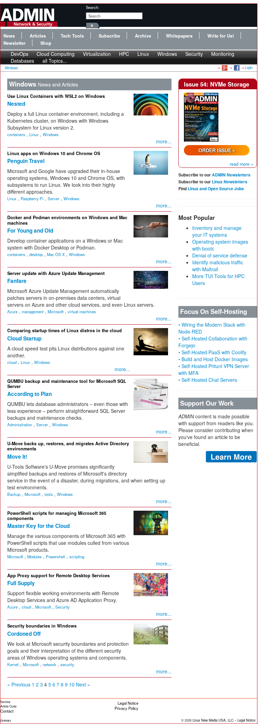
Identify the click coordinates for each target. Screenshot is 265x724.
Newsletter (14, 43)
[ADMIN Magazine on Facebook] (236, 67)
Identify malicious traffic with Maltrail (217, 266)
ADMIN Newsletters (231, 175)
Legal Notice (128, 703)
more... (163, 141)
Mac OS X (56, 254)
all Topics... (54, 60)
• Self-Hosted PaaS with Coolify (212, 352)
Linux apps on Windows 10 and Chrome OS (53, 153)
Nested (16, 104)
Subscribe (109, 36)
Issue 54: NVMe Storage (216, 84)
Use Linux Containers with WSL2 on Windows (56, 96)
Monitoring (222, 53)
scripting (76, 556)
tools (49, 494)
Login (249, 67)
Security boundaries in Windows (42, 626)
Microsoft (55, 311)
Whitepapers (179, 36)
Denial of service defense (219, 255)
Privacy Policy (126, 708)
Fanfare (17, 281)
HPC (124, 53)
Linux (143, 53)
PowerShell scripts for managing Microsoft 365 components (56, 515)
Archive (143, 36)
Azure (12, 311)
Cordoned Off (24, 634)
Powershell (55, 556)
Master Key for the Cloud (38, 526)
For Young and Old (30, 230)
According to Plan (29, 394)
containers (16, 134)
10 (72, 684)
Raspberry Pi (32, 198)
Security (194, 53)
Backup (13, 494)
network (49, 664)
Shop (45, 43)
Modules (34, 556)
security (67, 664)
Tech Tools (72, 36)
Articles (38, 36)
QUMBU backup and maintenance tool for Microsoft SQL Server (66, 383)
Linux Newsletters (229, 182)
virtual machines (82, 311)
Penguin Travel (26, 161)
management (32, 311)
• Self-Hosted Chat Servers (207, 379)
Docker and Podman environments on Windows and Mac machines (67, 220)
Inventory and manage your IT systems (217, 231)
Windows (167, 53)
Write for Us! (220, 36)
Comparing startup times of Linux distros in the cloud (64, 330)
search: (92, 7)
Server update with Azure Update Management (56, 273)
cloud (12, 362)
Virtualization (97, 53)
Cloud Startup (24, 338)
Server (53, 198)
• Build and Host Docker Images (213, 359)
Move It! (17, 456)
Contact (6, 711)
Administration (19, 424)
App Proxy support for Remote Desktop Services (58, 575)
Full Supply (21, 583)
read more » (241, 164)
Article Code (8, 706)
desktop (36, 254)
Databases (22, 60)
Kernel (13, 664)
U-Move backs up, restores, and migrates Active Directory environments (68, 446)
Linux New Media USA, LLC (213, 720)
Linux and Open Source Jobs (216, 188)
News (9, 36)
